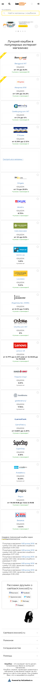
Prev (4, 26)
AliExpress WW (27, 543)
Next (36, 26)
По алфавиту (6, 9)
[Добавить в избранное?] (37, 55)
